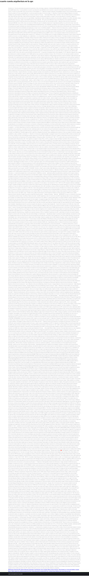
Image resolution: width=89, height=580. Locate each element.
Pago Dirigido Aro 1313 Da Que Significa (67, 569)
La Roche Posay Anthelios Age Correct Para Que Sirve (59, 571)
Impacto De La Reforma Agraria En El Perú (22, 571)
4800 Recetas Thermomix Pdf (14, 569)
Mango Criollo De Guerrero (53, 569)
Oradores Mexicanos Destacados (27, 569)
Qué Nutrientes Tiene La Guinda (40, 569)
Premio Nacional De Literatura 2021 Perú (40, 571)
